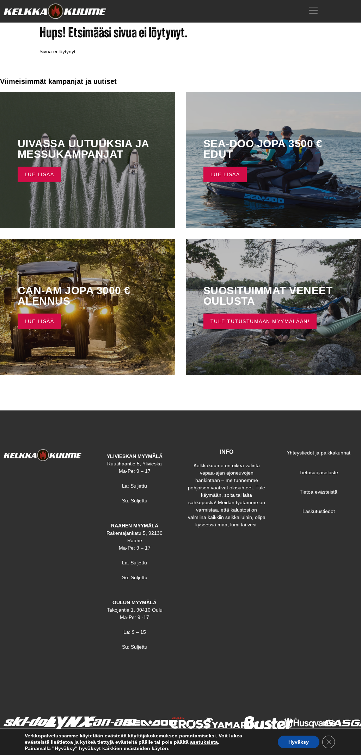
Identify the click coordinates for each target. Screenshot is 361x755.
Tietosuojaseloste (318, 472)
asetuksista (204, 742)
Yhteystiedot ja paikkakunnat (318, 453)
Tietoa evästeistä (318, 492)
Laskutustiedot (318, 511)
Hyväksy (298, 742)
